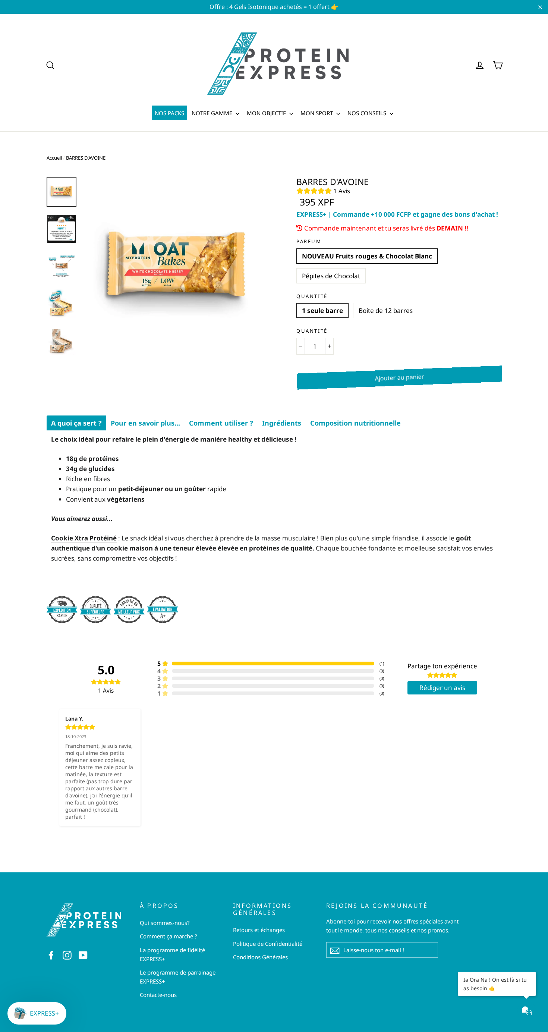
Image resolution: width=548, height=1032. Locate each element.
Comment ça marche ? (168, 936)
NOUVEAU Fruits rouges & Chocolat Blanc (367, 256)
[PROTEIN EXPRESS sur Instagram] (67, 955)
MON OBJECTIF (267, 113)
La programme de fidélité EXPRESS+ (172, 954)
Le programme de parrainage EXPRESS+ (177, 977)
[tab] (76, 422)
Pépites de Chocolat (331, 276)
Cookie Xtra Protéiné (84, 538)
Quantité (312, 296)
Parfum (309, 242)
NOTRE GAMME (213, 113)
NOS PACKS (169, 113)
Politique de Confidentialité (267, 943)
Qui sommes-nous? (165, 922)
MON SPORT (317, 113)
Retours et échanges (259, 930)
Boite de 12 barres (386, 310)
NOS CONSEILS (367, 113)
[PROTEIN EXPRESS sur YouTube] (83, 955)
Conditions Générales (260, 957)
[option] (176, 269)
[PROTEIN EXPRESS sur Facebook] (51, 955)
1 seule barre (322, 310)
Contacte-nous (158, 994)
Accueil (54, 157)
